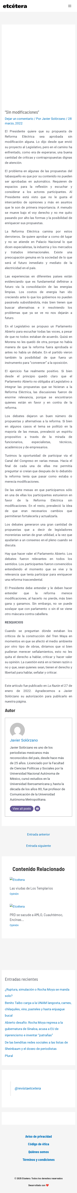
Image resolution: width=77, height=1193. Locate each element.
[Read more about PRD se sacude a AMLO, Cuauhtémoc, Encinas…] (17, 906)
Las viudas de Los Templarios (31, 888)
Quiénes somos (38, 1152)
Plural (9, 1056)
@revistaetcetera (28, 1088)
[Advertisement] (38, 69)
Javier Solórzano (24, 740)
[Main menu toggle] (70, 6)
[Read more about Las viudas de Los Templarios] (17, 879)
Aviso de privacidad (38, 1136)
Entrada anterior (38, 834)
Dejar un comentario (19, 119)
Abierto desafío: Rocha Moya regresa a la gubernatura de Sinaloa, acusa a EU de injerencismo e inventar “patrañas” (34, 1029)
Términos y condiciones (39, 1160)
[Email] (37, 808)
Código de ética (38, 1144)
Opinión (14, 893)
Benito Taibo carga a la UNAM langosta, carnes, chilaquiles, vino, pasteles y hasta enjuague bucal (38, 1009)
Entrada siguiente (38, 846)
